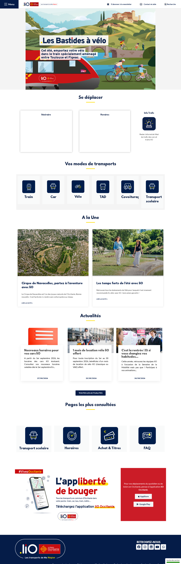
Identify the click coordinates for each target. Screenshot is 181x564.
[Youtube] (157, 547)
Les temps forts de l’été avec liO (119, 283)
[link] (91, 393)
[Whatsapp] (163, 547)
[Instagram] (145, 547)
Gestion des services (173, 560)
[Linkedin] (151, 547)
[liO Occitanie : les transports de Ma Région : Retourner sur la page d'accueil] (41, 4)
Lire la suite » (27, 303)
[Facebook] (139, 547)
